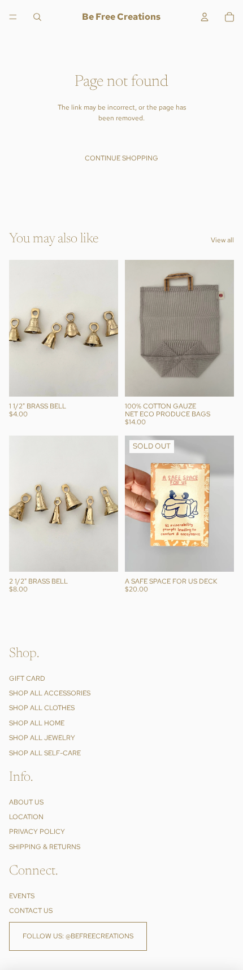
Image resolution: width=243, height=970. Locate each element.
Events (21, 896)
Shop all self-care (45, 753)
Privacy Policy (37, 832)
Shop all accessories (49, 693)
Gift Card (27, 678)
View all (222, 240)
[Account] (204, 17)
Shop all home (36, 723)
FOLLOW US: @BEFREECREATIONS (78, 936)
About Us (26, 802)
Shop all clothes (42, 708)
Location (26, 817)
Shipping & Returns (44, 846)
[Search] (37, 17)
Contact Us (31, 911)
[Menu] (13, 17)
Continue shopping (121, 158)
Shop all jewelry (42, 738)
